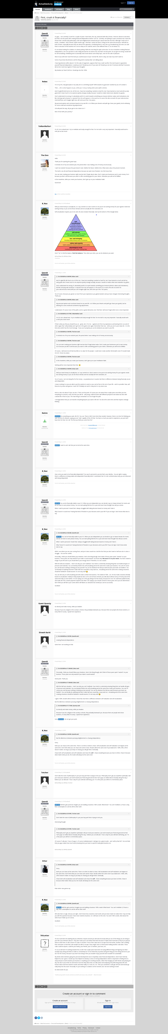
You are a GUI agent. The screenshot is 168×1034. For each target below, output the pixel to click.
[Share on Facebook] (36, 1018)
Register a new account (60, 1006)
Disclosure (91, 1028)
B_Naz (44, 203)
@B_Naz (57, 503)
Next (42, 28)
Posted (60, 33)
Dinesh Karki (45, 632)
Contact (98, 1028)
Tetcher (44, 772)
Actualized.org (72, 1028)
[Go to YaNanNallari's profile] (45, 134)
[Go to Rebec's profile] (45, 89)
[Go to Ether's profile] (45, 869)
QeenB (49, 20)
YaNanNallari (44, 126)
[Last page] (46, 28)
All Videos (59, 9)
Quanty (75, 705)
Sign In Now (108, 1006)
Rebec (44, 81)
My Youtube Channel (93, 428)
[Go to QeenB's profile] (37, 18)
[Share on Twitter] (38, 1018)
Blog (68, 9)
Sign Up (131, 3)
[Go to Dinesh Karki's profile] (45, 640)
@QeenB (57, 416)
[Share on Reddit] (41, 1017)
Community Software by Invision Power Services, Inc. (84, 1031)
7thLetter (44, 935)
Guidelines (48, 9)
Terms (79, 1028)
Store (76, 9)
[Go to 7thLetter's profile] (45, 943)
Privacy (85, 1028)
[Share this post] (130, 33)
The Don (44, 155)
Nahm (45, 413)
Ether (44, 861)
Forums (37, 9)
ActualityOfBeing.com (92, 425)
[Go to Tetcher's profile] (45, 780)
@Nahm (57, 445)
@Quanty (61, 719)
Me (55, 194)
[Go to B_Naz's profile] (45, 211)
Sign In (123, 3)
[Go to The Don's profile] (45, 163)
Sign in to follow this (117, 17)
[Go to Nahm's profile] (45, 421)
